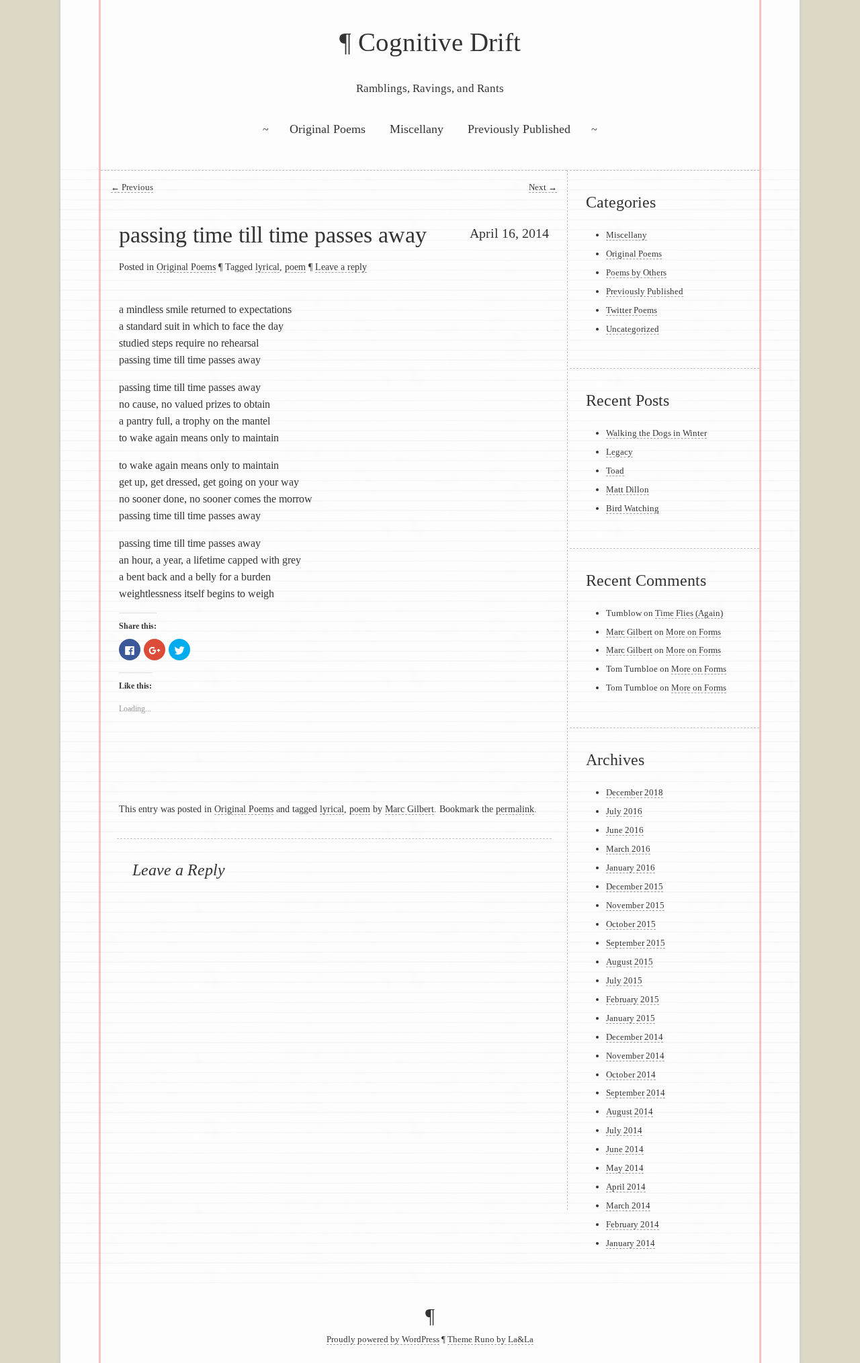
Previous (132, 187)
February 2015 (632, 999)
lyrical (267, 266)
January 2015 (630, 1018)
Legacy (619, 452)
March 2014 (628, 1205)
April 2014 (626, 1187)
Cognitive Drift (439, 42)
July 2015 (624, 980)
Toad (615, 471)
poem (295, 266)
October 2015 (631, 924)
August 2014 (629, 1111)
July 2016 (624, 811)
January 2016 (630, 868)
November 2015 (635, 905)
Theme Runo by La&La (490, 1339)
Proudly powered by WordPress (383, 1339)
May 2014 (625, 1168)
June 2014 (625, 1149)
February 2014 (632, 1224)
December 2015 (634, 886)
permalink (515, 808)
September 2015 (635, 943)
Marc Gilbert (409, 808)
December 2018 (634, 792)
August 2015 (629, 962)
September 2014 (635, 1093)
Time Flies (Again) (689, 613)
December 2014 (634, 1037)
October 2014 (631, 1074)
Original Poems (328, 129)
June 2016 (625, 830)
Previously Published (519, 129)
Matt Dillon (627, 489)
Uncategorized (632, 329)
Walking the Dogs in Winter (656, 433)
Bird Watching (632, 508)
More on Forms (693, 632)
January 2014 (630, 1243)
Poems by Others (636, 272)
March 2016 (628, 849)
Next (543, 187)
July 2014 (624, 1130)
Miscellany (416, 129)
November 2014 (635, 1056)
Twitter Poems (631, 310)
